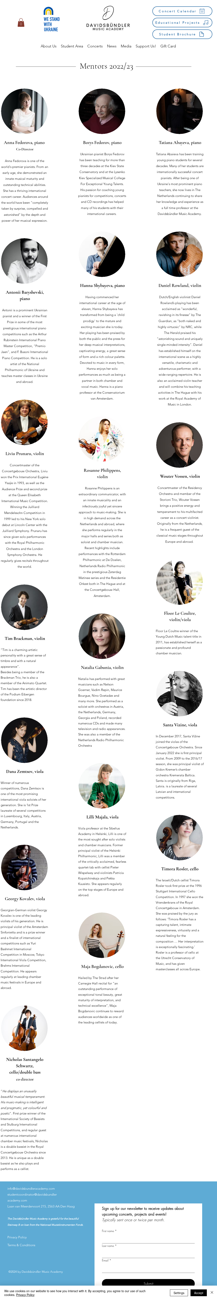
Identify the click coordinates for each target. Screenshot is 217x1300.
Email (106, 1260)
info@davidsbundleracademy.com (31, 1188)
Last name (109, 1246)
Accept (198, 1293)
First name (109, 1231)
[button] (21, 22)
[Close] (211, 1293)
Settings (179, 1293)
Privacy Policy (25, 1295)
